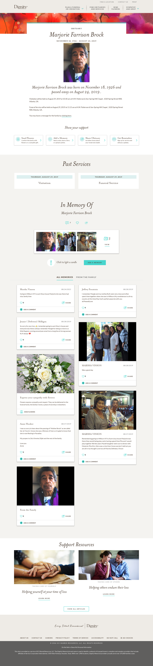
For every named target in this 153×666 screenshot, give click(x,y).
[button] (74, 8)
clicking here (66, 116)
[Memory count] (67, 223)
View (107, 244)
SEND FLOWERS (29, 412)
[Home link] (21, 7)
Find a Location (107, 2)
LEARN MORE (44, 598)
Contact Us (123, 2)
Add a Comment (30, 309)
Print (134, 2)
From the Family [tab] (86, 277)
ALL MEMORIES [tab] (65, 277)
